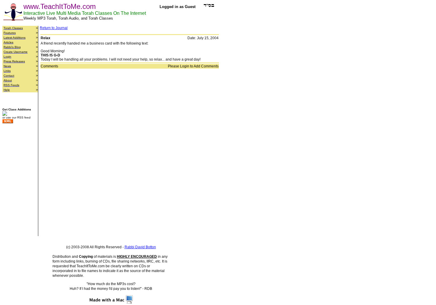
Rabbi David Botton (140, 247)
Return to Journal (54, 28)
